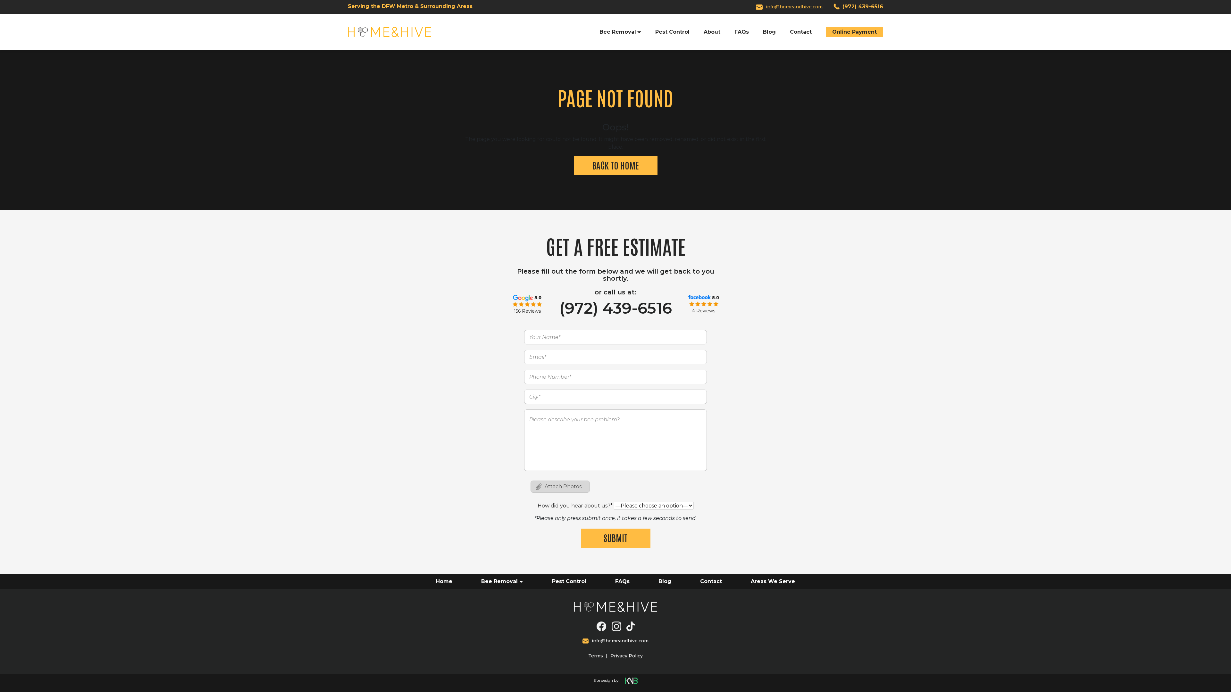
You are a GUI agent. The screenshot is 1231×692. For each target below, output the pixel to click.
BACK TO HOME (615, 165)
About (712, 32)
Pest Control (672, 32)
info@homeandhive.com (794, 7)
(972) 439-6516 (862, 7)
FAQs (741, 32)
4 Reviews (703, 311)
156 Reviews (527, 311)
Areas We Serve (773, 581)
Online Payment (854, 32)
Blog (769, 32)
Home (444, 581)
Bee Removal (499, 581)
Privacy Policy (626, 656)
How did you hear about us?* (575, 506)
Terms (595, 656)
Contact (801, 32)
